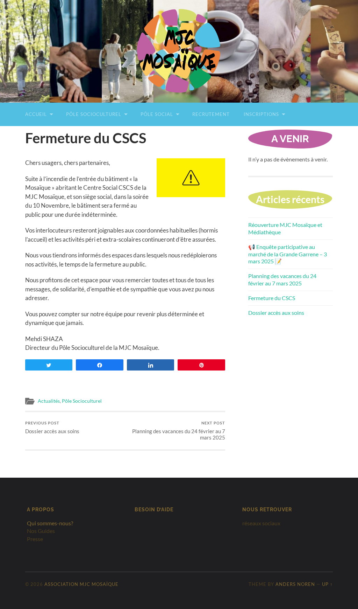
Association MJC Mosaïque (81, 584)
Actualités (49, 401)
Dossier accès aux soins (52, 427)
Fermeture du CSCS (271, 298)
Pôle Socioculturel (93, 114)
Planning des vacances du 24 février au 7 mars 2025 (178, 431)
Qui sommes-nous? (50, 523)
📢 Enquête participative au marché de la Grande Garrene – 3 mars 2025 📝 (287, 254)
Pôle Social (157, 114)
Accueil (36, 114)
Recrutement (211, 114)
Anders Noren (295, 584)
